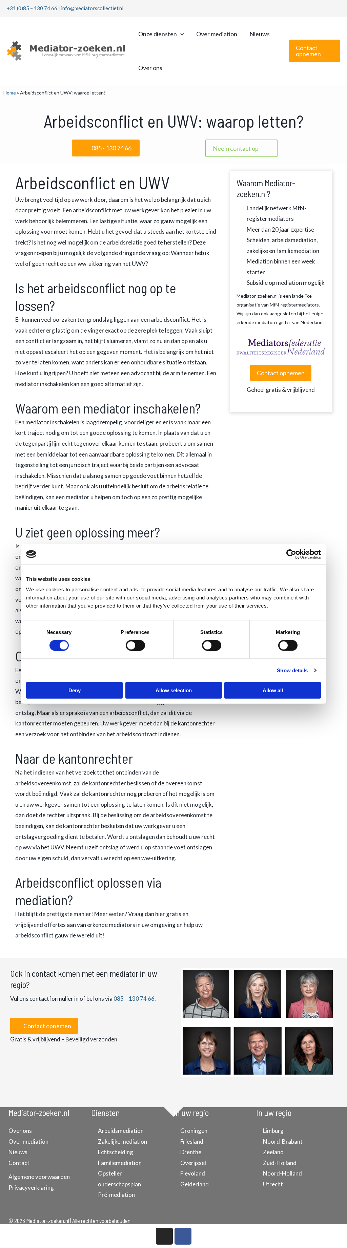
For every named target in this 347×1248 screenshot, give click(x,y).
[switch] (135, 645)
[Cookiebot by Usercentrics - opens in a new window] (291, 554)
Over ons (150, 67)
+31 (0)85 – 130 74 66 (32, 8)
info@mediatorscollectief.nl (92, 8)
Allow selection (174, 690)
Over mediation (216, 34)
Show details (292, 670)
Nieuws (259, 34)
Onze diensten (157, 34)
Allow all (273, 690)
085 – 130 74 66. (135, 998)
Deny (74, 690)
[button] (180, 34)
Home (9, 93)
